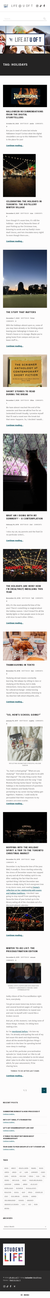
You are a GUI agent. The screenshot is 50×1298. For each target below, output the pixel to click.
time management (9, 1200)
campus (6, 1172)
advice (6, 1168)
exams (6, 1176)
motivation (19, 1188)
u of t (23, 1204)
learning (17, 1184)
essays (43, 1172)
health (24, 1180)
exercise (14, 1176)
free (43, 1176)
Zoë (31, 524)
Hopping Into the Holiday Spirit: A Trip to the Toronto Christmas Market (24, 850)
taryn (33, 859)
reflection (7, 1192)
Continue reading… (14, 145)
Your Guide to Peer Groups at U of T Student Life (24, 1147)
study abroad (15, 1196)
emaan (32, 957)
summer (33, 1196)
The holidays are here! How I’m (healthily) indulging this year (24, 589)
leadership (7, 1184)
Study (6, 1196)
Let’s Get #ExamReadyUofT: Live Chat (18, 1128)
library (25, 1184)
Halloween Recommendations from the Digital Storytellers (24, 114)
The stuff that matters (21, 312)
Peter (32, 318)
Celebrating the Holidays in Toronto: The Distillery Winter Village (24, 204)
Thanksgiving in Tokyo (20, 665)
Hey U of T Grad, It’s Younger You (17, 1120)
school (16, 1192)
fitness (31, 1176)
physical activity (31, 1188)
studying (25, 1196)
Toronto (21, 1200)
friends (6, 1180)
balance (33, 1168)
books (41, 1168)
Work (36, 1204)
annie (32, 123)
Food (37, 1176)
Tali (32, 598)
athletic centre (23, 1168)
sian (31, 213)
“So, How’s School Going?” (23, 714)
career (14, 1172)
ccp (20, 1172)
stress (30, 1192)
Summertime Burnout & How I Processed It (21, 1111)
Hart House (15, 1180)
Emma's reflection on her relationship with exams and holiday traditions (24, 890)
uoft (29, 1204)
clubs (26, 1172)
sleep (23, 1192)
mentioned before (20, 1031)
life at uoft (33, 1184)
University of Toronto (11, 1204)
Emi (32, 671)
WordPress (37, 1278)
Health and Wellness (35, 1180)
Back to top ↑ (15, 1280)
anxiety (13, 1168)
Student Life (39, 1192)
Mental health (8, 1188)
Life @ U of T (22, 6)
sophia (31, 721)
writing (6, 1208)
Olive (32, 400)
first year (23, 1176)
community (34, 1172)
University (30, 1200)
